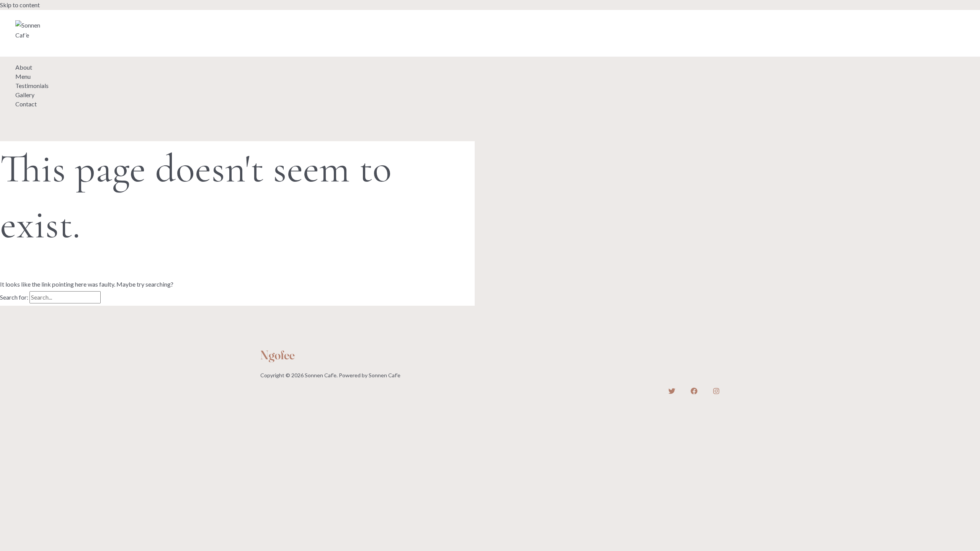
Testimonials (32, 85)
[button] (40, 49)
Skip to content (20, 4)
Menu (23, 76)
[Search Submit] (111, 298)
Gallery (24, 94)
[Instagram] (54, 16)
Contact (26, 104)
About (23, 67)
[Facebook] (36, 16)
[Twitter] (18, 16)
